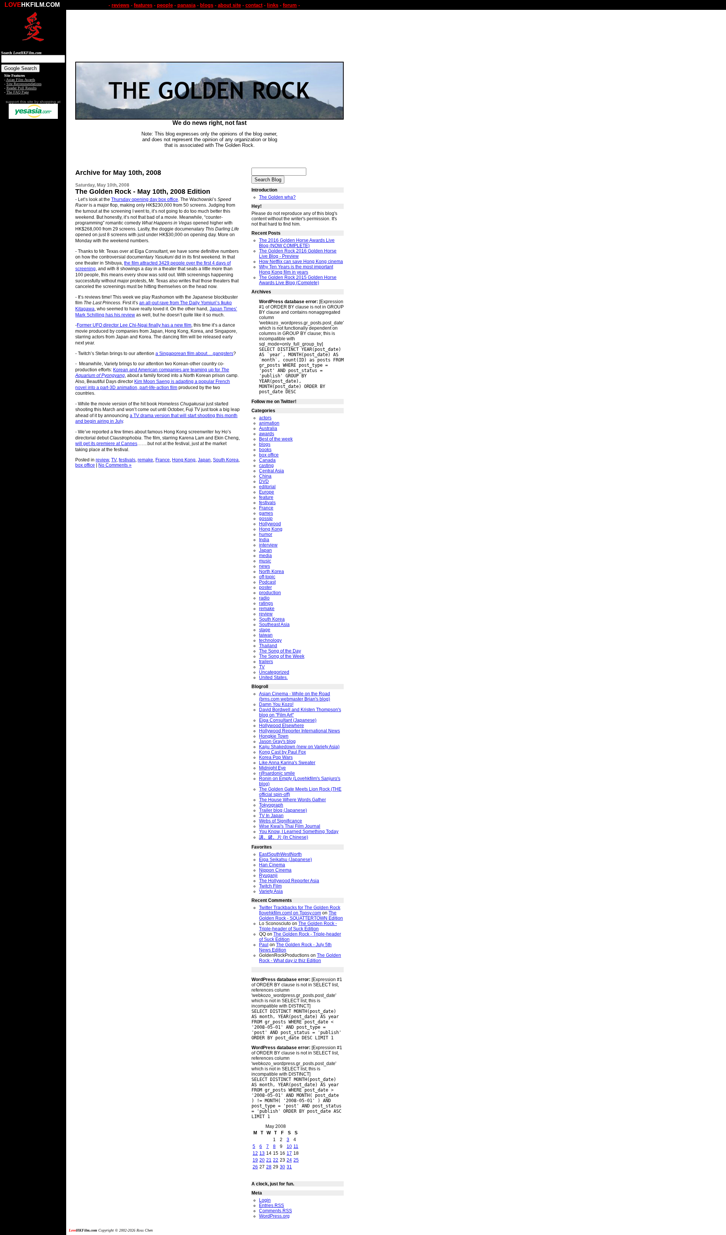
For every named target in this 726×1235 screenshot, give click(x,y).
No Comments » (115, 465)
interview (268, 545)
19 (255, 1160)
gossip (266, 518)
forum (290, 5)
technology (270, 640)
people (165, 5)
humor (265, 534)
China (265, 476)
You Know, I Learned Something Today (298, 831)
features (143, 5)
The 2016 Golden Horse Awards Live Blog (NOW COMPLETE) (297, 243)
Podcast (267, 582)
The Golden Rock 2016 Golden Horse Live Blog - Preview (298, 253)
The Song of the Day (280, 651)
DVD (264, 481)
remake (145, 460)
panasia (186, 5)
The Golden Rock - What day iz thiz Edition (300, 958)
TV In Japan (271, 815)
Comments (275, 1210)
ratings (266, 603)
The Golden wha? (277, 197)
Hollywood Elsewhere (281, 725)
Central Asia (271, 470)
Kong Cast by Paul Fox (282, 752)
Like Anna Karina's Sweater (287, 762)
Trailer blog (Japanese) (283, 810)
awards (266, 433)
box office (85, 465)
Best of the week (276, 439)
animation (269, 423)
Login (265, 1200)
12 (255, 1153)
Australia (268, 428)
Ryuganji (268, 875)
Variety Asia (271, 891)
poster (265, 587)
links (272, 5)
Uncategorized (274, 672)
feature (266, 497)
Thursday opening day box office (144, 199)
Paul (263, 944)
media (265, 555)
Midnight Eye (272, 768)
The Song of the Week (281, 656)
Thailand (268, 645)
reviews (120, 5)
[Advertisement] (33, 237)
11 (295, 1146)
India (264, 539)
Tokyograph (271, 805)
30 (282, 1167)
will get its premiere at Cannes (106, 443)
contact (253, 5)
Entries (271, 1205)
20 (262, 1160)
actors (265, 417)
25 (296, 1160)
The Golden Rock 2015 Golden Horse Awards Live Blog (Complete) (298, 280)
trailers (266, 661)
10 (289, 1146)
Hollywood (270, 523)
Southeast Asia (274, 624)
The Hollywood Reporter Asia (289, 880)
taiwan (266, 635)
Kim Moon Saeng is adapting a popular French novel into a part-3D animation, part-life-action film (152, 384)
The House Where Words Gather (292, 799)
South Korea (226, 460)
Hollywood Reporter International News (299, 731)
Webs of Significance (280, 821)
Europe (266, 492)
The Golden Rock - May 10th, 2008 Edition (142, 191)
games (266, 513)
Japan (204, 460)
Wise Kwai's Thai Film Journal (289, 826)
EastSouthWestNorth (280, 854)
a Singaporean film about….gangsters (194, 353)
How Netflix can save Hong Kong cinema (301, 261)
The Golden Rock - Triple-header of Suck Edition (298, 926)
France (162, 460)
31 (289, 1167)
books (265, 449)
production (270, 592)
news (264, 566)
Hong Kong (183, 460)
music (265, 561)
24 (289, 1160)
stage (264, 629)
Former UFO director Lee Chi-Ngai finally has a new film (134, 325)
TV (113, 460)
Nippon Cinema (275, 870)
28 (268, 1167)
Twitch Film (270, 886)
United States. (273, 677)
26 (255, 1167)
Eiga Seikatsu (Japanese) (285, 859)
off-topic (267, 576)
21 (268, 1160)
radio (264, 598)
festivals (127, 460)
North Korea (271, 571)
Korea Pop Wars (276, 757)
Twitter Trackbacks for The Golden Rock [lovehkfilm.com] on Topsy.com (299, 910)
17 (289, 1153)
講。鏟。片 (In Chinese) (283, 837)
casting (266, 465)
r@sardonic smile (277, 773)
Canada (267, 460)
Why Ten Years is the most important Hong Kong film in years (296, 269)
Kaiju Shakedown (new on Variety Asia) (299, 746)
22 (275, 1160)
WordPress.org (274, 1216)
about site (229, 5)
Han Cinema (272, 864)
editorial (267, 486)
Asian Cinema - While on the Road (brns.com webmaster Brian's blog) (294, 696)
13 (262, 1153)
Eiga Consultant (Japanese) (287, 720)
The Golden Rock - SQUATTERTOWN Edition (301, 915)
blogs (206, 5)
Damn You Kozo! (276, 704)
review (102, 460)
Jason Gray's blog (277, 741)
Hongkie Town (274, 736)
